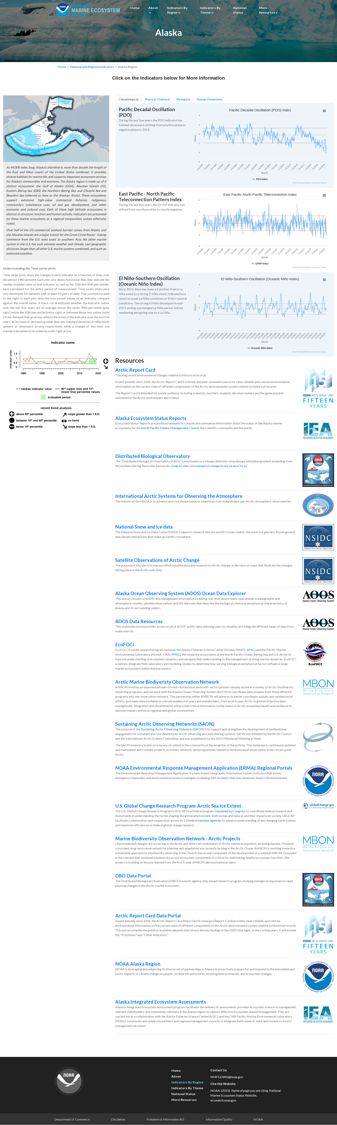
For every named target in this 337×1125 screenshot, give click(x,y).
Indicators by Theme (210, 10)
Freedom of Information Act (165, 1119)
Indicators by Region (177, 10)
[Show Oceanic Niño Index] (260, 348)
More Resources (267, 10)
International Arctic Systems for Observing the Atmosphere (178, 496)
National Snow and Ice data (144, 527)
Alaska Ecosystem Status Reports (150, 418)
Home (134, 8)
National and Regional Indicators (92, 67)
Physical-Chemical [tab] (157, 99)
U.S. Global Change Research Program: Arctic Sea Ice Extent (178, 806)
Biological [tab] (183, 99)
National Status (240, 10)
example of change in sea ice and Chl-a (220, 466)
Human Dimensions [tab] (210, 99)
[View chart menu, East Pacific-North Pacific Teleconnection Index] (324, 195)
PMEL (175, 654)
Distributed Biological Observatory (152, 456)
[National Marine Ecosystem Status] (88, 10)
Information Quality (219, 1119)
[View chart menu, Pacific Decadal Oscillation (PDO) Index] (324, 111)
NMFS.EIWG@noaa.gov (226, 1077)
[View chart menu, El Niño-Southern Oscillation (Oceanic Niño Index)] (324, 280)
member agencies (210, 820)
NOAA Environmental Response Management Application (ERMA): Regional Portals (203, 768)
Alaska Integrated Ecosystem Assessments (160, 1002)
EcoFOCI (124, 644)
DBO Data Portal (133, 875)
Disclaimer (118, 1119)
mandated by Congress (230, 811)
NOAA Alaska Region (137, 964)
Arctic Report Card (135, 370)
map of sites (181, 466)
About (153, 8)
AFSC (251, 650)
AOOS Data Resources (139, 621)
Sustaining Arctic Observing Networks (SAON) (164, 724)
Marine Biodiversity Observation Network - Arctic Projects (177, 838)
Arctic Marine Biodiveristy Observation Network (167, 682)
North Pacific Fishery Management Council (170, 428)
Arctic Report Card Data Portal (148, 915)
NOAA (258, 1119)
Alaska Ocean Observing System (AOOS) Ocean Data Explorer (180, 593)
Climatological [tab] (128, 99)
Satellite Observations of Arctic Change (157, 560)
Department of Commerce (72, 1119)
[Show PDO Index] (260, 179)
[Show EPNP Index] (260, 263)
